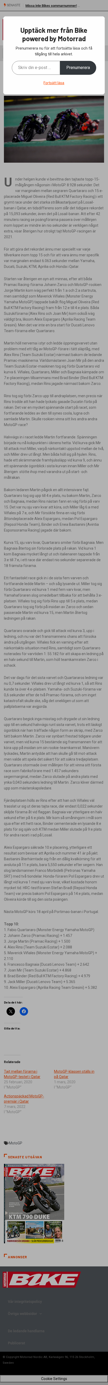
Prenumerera (78, 67)
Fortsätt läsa (54, 83)
